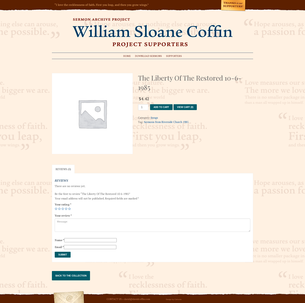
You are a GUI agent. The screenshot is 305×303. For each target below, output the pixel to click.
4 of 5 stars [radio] (66, 208)
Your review (63, 215)
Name (59, 240)
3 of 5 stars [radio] (62, 208)
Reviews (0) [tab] (63, 169)
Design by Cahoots (173, 299)
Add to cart (161, 107)
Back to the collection (70, 275)
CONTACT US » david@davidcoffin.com (128, 299)
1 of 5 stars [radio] (56, 208)
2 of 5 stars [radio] (59, 208)
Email (59, 247)
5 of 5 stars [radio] (69, 208)
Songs (154, 117)
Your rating (63, 204)
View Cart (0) (185, 107)
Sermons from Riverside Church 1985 (166, 122)
